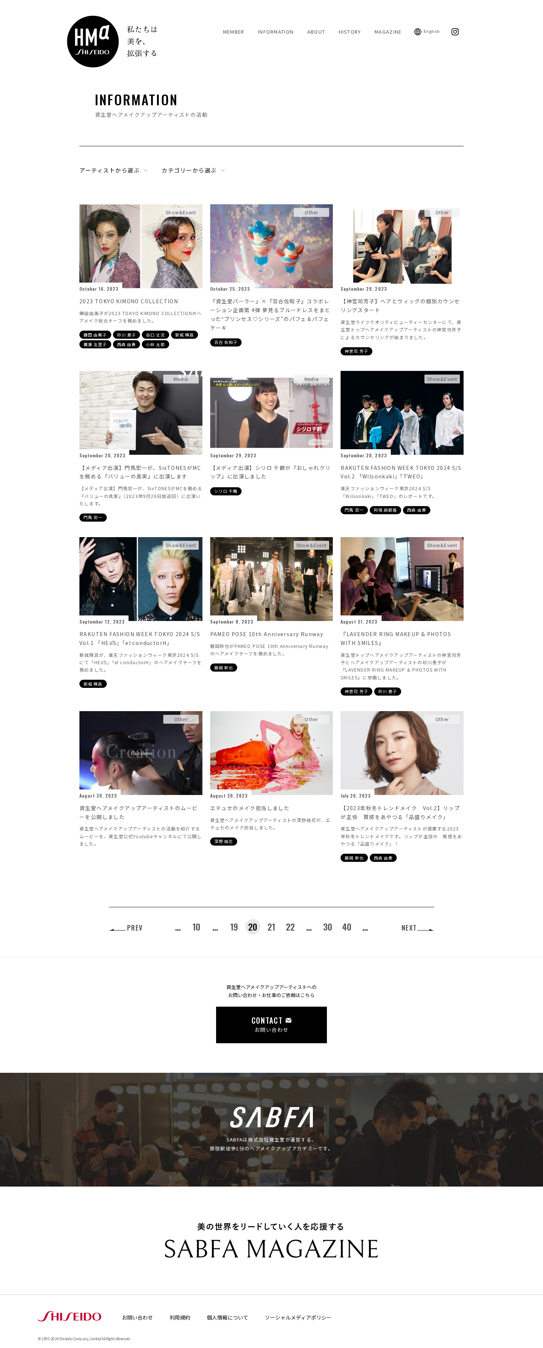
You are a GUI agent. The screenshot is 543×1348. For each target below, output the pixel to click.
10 (196, 926)
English (432, 31)
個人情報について (227, 1317)
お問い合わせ (137, 1317)
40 (346, 926)
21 (271, 926)
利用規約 (180, 1317)
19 (234, 926)
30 (327, 926)
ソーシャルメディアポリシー (298, 1317)
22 (290, 926)
